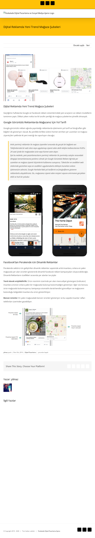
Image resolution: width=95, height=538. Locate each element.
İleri (88, 45)
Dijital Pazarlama (30, 352)
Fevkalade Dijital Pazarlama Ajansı (49, 531)
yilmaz (5, 352)
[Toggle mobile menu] (91, 14)
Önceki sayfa (78, 45)
